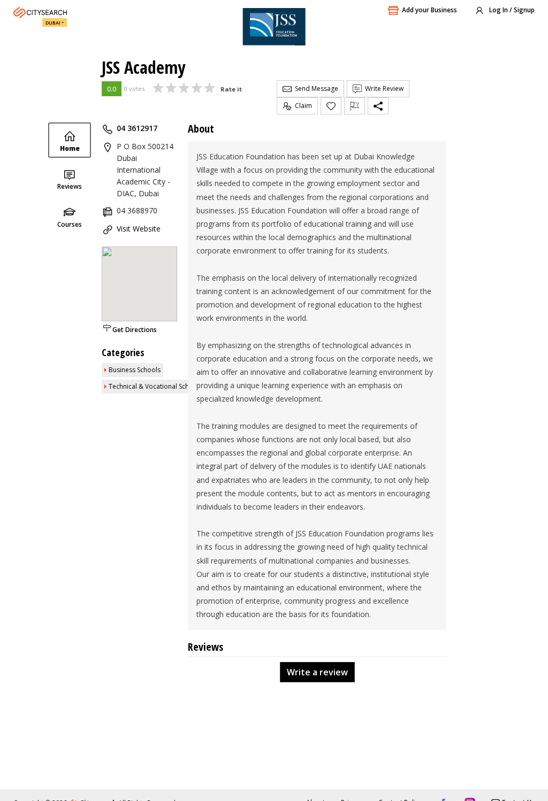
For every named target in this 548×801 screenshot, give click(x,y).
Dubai (52, 22)
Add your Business (429, 9)
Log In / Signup (511, 9)
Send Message (315, 88)
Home (70, 148)
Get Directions (134, 329)
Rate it (231, 89)
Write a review (317, 672)
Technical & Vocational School (154, 386)
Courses (69, 224)
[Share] (378, 105)
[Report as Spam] (354, 105)
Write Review (383, 88)
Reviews (69, 186)
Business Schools (135, 369)
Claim (302, 105)
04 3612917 (137, 128)
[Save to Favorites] (331, 105)
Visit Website (139, 229)
